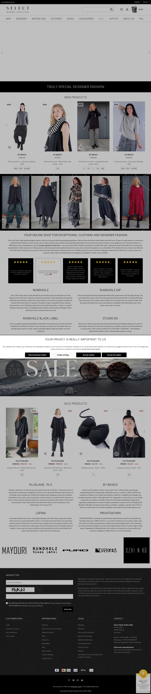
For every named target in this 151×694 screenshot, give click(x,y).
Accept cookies (88, 355)
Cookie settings (63, 355)
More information (93, 349)
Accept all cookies (114, 355)
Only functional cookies (37, 355)
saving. (84, 349)
